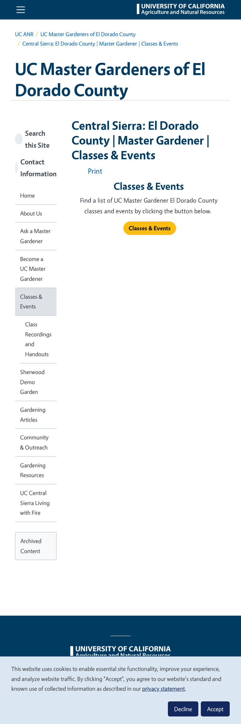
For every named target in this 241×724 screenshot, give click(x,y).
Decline (183, 709)
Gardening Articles (33, 414)
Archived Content (30, 546)
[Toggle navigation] (20, 10)
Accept (215, 709)
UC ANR (24, 34)
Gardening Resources (33, 470)
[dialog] (120, 690)
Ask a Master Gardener (35, 236)
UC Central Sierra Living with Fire (35, 502)
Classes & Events (31, 301)
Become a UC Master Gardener (33, 268)
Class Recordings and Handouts (38, 339)
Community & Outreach (34, 442)
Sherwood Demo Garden (32, 381)
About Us (31, 213)
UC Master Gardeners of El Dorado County (88, 34)
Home (27, 195)
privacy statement (163, 688)
